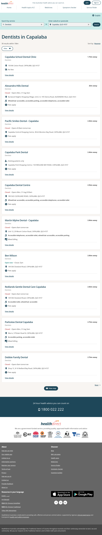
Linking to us (6, 458)
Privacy (4, 473)
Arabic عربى (5, 496)
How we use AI (6, 476)
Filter (8, 49)
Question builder (56, 473)
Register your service (9, 465)
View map (53, 388)
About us (5, 487)
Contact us (5, 480)
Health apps (55, 458)
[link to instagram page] (61, 502)
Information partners (9, 462)
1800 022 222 (52, 409)
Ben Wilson (11, 255)
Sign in (96, 3)
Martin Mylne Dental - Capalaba (21, 220)
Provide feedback (7, 484)
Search (96, 24)
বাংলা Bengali (5, 499)
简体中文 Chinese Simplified (11, 503)
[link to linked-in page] (65, 502)
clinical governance (83, 515)
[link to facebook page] (56, 502)
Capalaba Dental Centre (17, 185)
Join (87, 3)
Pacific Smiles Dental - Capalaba (22, 121)
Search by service (8, 21)
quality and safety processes (19, 517)
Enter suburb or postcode (58, 21)
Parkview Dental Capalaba (19, 322)
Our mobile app (7, 454)
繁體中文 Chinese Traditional (11, 507)
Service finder (92, 7)
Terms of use (6, 469)
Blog (52, 451)
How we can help (7, 451)
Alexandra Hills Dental (16, 85)
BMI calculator (56, 454)
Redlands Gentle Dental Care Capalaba (25, 286)
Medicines (48, 7)
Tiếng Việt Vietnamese (9, 510)
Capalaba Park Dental (16, 152)
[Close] (41, 24)
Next (96, 385)
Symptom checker (57, 469)
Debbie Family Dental (16, 357)
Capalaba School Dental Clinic (20, 56)
